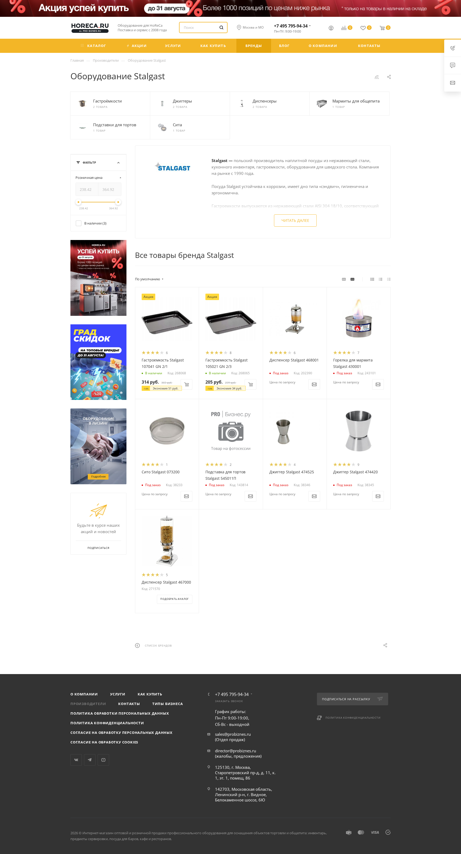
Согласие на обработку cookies (104, 742)
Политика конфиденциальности (107, 723)
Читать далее (295, 220)
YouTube (103, 760)
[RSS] (377, 77)
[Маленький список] (344, 279)
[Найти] (221, 27)
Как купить (150, 694)
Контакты (129, 703)
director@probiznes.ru (235, 750)
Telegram (90, 760)
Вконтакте (76, 760)
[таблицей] (388, 279)
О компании (84, 694)
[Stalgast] (173, 168)
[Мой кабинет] (331, 28)
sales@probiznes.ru (233, 734)
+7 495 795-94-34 (291, 26)
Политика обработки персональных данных (119, 713)
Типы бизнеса (167, 703)
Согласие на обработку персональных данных (121, 732)
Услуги (117, 694)
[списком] (380, 279)
